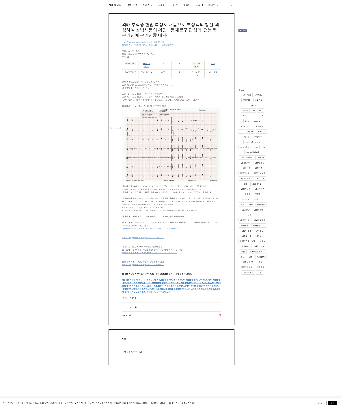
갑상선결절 (259, 163)
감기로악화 (245, 163)
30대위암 (247, 100)
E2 (263, 105)
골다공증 (245, 199)
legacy (246, 136)
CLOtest (253, 105)
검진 (246, 183)
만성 (251, 257)
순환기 (161, 5)
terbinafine (244, 147)
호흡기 (186, 5)
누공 (258, 215)
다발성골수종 (259, 220)
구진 (242, 204)
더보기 (212, 5)
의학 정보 (147, 5)
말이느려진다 (248, 262)
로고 (242, 257)
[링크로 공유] (143, 307)
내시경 (248, 215)
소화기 (174, 5)
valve (256, 147)
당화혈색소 (246, 236)
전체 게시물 (115, 5)
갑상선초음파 (246, 178)
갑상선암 (246, 168)
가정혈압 (261, 157)
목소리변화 (248, 272)
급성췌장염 (258, 210)
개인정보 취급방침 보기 (186, 402)
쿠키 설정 (320, 402)
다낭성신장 (244, 220)
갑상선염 (258, 168)
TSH (251, 116)
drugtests (245, 126)
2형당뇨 (258, 95)
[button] (231, 5)
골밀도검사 (258, 199)
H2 (253, 110)
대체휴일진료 (258, 246)
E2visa (245, 110)
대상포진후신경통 (247, 241)
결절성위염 (245, 189)
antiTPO (261, 116)
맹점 (260, 262)
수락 (332, 402)
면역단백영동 (246, 267)
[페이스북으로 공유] (123, 307)
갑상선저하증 (259, 173)
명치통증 (260, 267)
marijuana (258, 136)
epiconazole (259, 126)
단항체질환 (246, 230)
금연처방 (261, 204)
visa (263, 147)
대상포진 (259, 236)
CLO (243, 105)
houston (250, 131)
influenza (261, 131)
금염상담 (245, 210)
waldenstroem (247, 157)
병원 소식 (132, 5)
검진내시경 (257, 183)
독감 (243, 251)
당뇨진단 (259, 230)
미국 (260, 272)
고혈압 (258, 194)
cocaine (257, 121)
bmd (247, 121)
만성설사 (261, 257)
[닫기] (339, 403)
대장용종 (245, 246)
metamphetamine (252, 142)
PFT (260, 110)
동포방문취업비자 (256, 251)
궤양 (251, 204)
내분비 (199, 5)
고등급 (247, 194)
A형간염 (258, 100)
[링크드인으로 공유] (136, 307)
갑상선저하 (244, 173)
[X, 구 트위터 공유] (129, 307)
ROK (243, 116)
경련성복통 (259, 189)
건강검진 (260, 178)
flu (241, 131)
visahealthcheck (252, 152)
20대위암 (247, 95)
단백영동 (245, 225)
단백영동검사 (258, 225)
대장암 (262, 241)
